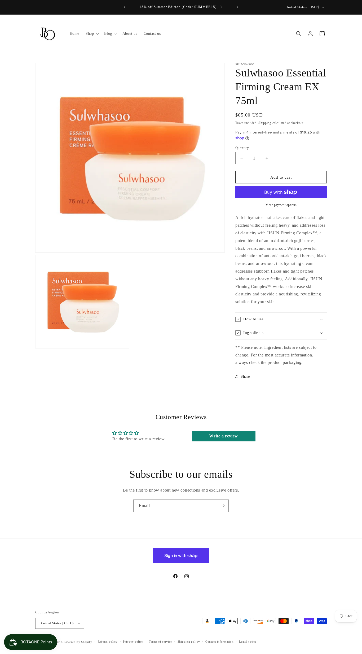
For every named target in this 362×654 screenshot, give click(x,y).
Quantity (242, 148)
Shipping (264, 123)
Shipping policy (189, 641)
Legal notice (247, 641)
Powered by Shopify (78, 641)
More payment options (281, 205)
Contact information (219, 641)
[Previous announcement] (124, 7)
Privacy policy (133, 641)
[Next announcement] (237, 7)
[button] (91, 33)
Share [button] (245, 376)
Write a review (223, 436)
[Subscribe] (222, 506)
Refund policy (108, 641)
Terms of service (160, 641)
